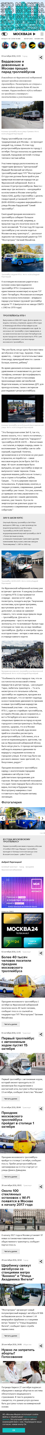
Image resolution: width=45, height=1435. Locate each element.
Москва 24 (22, 34)
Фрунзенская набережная (12, 870)
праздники (30, 867)
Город (24, 56)
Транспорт (26, 952)
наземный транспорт (10, 867)
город (21, 867)
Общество (27, 1344)
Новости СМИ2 (8, 911)
